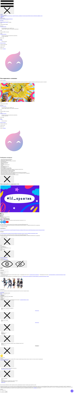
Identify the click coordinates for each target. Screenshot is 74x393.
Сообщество (2, 16)
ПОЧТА (1, 247)
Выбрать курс (3, 382)
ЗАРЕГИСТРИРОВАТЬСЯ (4, 275)
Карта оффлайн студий (39, 15)
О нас (1, 233)
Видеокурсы (8, 15)
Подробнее (35, 387)
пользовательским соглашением (34, 274)
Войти (1, 257)
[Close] (6, 392)
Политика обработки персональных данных (17, 233)
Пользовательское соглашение (6, 233)
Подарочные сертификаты (19, 15)
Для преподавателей (26, 15)
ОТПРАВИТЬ (2, 295)
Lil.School (1, 22)
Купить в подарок (3, 122)
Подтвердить (37, 310)
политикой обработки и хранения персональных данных (57, 274)
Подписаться (3, 333)
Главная (1, 14)
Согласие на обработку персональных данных (31, 233)
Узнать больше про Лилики (4, 359)
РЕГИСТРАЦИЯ (4, 257)
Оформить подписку (3, 34)
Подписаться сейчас (3, 26)
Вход (1, 20)
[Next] (4, 391)
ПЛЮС (1, 17)
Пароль (1, 248)
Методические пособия (32, 15)
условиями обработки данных (24, 299)
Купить (1, 119)
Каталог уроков (12, 15)
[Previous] (1, 391)
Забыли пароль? (5, 259)
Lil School (4, 48)
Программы (4, 15)
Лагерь (1, 15)
